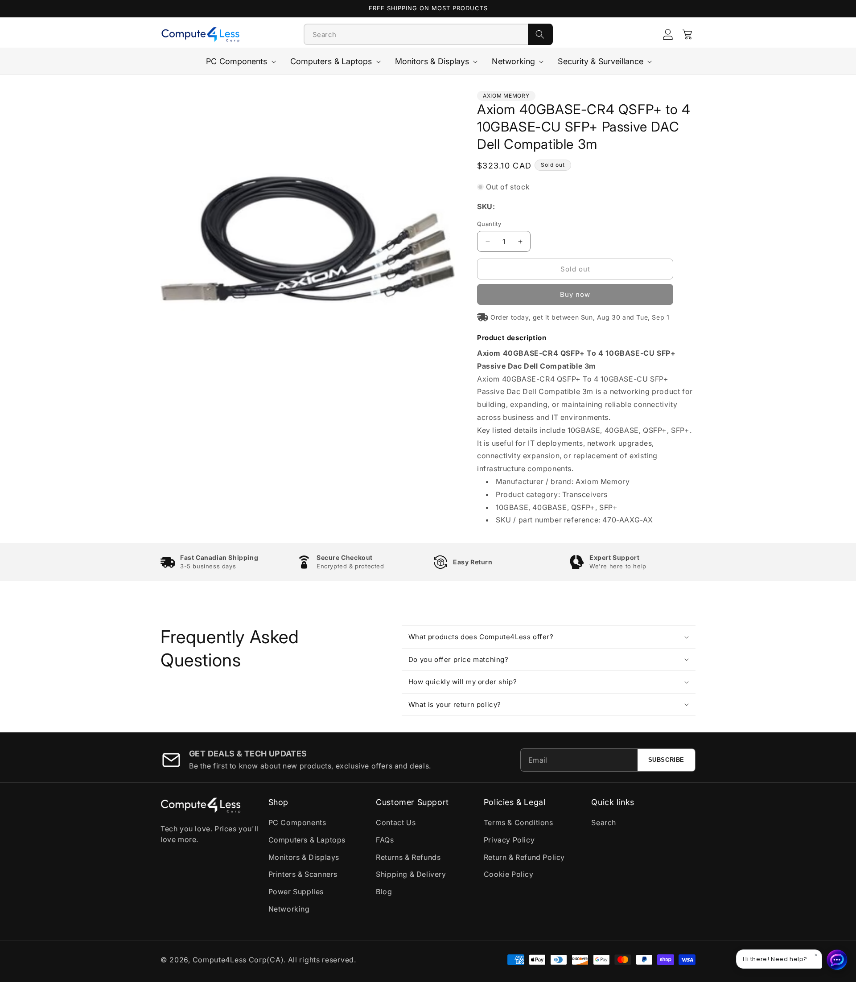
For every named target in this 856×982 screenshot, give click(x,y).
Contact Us (396, 822)
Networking (289, 908)
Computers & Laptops (307, 839)
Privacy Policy (509, 839)
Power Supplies (296, 891)
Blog (384, 891)
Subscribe (666, 759)
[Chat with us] (837, 959)
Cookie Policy (509, 874)
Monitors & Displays (303, 857)
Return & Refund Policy (524, 857)
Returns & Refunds (408, 857)
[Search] (540, 34)
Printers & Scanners (302, 874)
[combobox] (416, 34)
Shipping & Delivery (411, 874)
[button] (687, 34)
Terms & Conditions (518, 822)
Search (603, 822)
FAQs (385, 839)
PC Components (297, 822)
